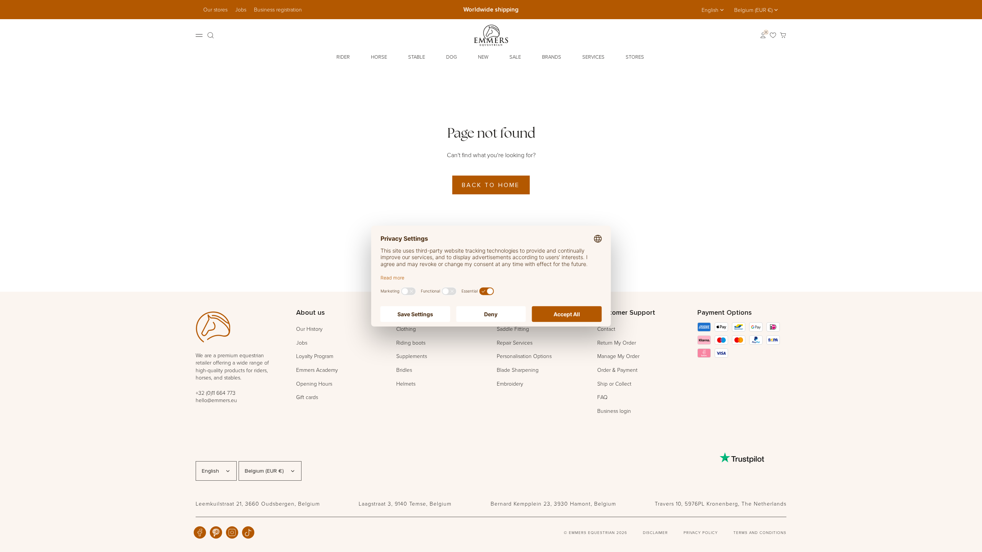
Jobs (240, 9)
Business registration (278, 9)
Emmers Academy (317, 369)
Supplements (411, 356)
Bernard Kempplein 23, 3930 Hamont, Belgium (553, 503)
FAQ (602, 397)
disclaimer (655, 532)
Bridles (404, 369)
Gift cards (307, 397)
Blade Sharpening (518, 369)
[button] (344, 57)
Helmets (405, 383)
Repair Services (514, 342)
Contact (606, 328)
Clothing (406, 328)
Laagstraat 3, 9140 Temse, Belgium (405, 503)
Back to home (491, 185)
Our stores (215, 9)
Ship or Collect (614, 383)
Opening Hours (314, 383)
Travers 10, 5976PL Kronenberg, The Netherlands (720, 503)
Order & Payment (617, 369)
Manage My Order (618, 356)
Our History (309, 328)
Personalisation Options (524, 356)
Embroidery (510, 383)
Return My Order (616, 342)
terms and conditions (759, 532)
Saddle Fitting (513, 328)
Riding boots (410, 342)
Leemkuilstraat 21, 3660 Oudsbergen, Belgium (258, 503)
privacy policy (701, 532)
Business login (614, 410)
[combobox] (713, 10)
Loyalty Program (314, 356)
